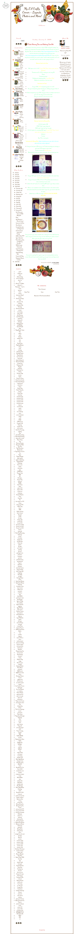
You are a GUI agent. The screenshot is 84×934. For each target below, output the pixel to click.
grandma (20, 558)
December (18, 188)
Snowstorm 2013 (19, 792)
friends (19, 536)
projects (19, 732)
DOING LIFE (19, 91)
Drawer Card (20, 473)
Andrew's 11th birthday (20, 302)
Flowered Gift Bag (19, 256)
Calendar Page (20, 373)
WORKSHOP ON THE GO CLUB (20, 913)
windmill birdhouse (20, 904)
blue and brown (20, 356)
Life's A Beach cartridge (20, 623)
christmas (20, 395)
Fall (20, 499)
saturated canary (19, 762)
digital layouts (20, 458)
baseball (19, 336)
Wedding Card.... (21, 106)
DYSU (19, 483)
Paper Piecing (21, 121)
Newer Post (26, 292)
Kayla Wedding (20, 608)
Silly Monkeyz (20, 785)
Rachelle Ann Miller (19, 739)
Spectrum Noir (20, 799)
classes (20, 408)
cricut (20, 418)
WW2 (20, 917)
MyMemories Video (20, 672)
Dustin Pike (19, 479)
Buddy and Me (20, 365)
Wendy (19, 126)
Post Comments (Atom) (45, 295)
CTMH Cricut (20, 421)
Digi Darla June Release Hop (19, 449)
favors (20, 508)
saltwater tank (20, 757)
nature (20, 674)
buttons (19, 371)
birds (20, 348)
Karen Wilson (66, 46)
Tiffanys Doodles (19, 880)
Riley (17, 217)
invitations (20, 593)
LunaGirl (20, 634)
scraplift (20, 772)
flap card (20, 514)
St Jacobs (20, 814)
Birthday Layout (19, 353)
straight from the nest (19, 834)
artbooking (20, 318)
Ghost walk (20, 543)
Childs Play (19, 393)
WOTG (20, 915)
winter (20, 905)
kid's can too (19, 609)
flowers (19, 529)
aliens (20, 292)
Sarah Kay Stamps (20, 759)
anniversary (19, 312)
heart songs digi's (19, 571)
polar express (20, 724)
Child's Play (19, 388)
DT (20, 476)
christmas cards (20, 403)
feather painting (20, 511)
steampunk (20, 827)
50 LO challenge (19, 278)
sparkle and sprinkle (20, 795)
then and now (20, 872)
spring (20, 800)
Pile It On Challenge (20, 709)
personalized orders (20, 702)
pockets (19, 721)
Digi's (20, 455)
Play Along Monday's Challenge (19, 716)
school (20, 766)
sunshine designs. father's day (19, 851)
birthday (20, 350)
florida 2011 (19, 521)
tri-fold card (19, 885)
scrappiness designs (20, 774)
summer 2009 (20, 844)
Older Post (57, 292)
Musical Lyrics (20, 662)
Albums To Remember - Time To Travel (19, 286)
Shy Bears (20, 782)
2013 (16, 178)
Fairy (20, 496)
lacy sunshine (20, 613)
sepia (20, 779)
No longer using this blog (19, 89)
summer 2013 (20, 847)
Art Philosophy (20, 317)
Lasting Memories (20, 614)
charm (20, 386)
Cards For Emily (19, 378)
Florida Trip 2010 (20, 528)
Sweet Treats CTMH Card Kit (20, 858)
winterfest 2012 (20, 910)
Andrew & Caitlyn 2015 (20, 299)
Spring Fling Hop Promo (19, 806)
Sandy (19, 79)
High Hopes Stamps (20, 581)
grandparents (20, 561)
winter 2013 (19, 909)
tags (20, 860)
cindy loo (20, 405)
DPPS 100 (19, 471)
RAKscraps (19, 742)
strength (20, 835)
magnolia (20, 636)
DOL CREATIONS (19, 105)
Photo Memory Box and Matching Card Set (20, 241)
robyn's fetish (20, 752)
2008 (16, 261)
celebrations (19, 385)
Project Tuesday (20, 731)
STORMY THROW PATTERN (21, 94)
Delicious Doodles (20, 443)
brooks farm (19, 363)
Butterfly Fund (20, 370)
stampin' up (20, 815)
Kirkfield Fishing (19, 611)
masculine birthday (20, 642)
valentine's (20, 894)
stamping (20, 817)
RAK (20, 741)
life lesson (20, 621)
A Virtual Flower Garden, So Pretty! (19, 232)
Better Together (21, 100)
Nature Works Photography (19, 147)
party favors (19, 699)
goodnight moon (20, 553)
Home (42, 292)
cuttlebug (20, 431)
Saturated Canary (19, 142)
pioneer (19, 711)
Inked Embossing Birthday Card (19, 249)
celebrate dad (20, 383)
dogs (20, 470)
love (20, 632)
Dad (20, 433)
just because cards (20, 598)
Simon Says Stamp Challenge (20, 788)
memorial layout (20, 644)
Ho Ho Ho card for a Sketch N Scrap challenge (20, 55)
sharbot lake (19, 780)
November (18, 190)
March (17, 206)
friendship (20, 538)
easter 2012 (19, 488)
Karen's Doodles (19, 604)
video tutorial (20, 895)
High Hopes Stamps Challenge (20, 583)
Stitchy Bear (20, 829)
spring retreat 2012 (20, 810)
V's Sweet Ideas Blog (19, 154)
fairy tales (20, 498)
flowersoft (20, 531)
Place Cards (19, 714)
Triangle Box (20, 887)
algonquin (20, 290)
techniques (20, 864)
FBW (20, 509)
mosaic (20, 657)
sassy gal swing (20, 761)
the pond (20, 870)
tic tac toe (20, 879)
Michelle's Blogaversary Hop (20, 650)
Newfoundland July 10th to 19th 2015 (21, 150)
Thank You (20, 867)
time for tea (19, 882)
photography (19, 706)
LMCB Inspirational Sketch (20, 630)
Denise (19, 119)
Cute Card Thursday (20, 430)
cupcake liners (20, 426)
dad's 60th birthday (20, 435)
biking (20, 346)
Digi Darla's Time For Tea (19, 452)
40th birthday (20, 277)
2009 (16, 186)
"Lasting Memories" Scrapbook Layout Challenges (19, 60)
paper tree (20, 697)
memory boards (20, 646)
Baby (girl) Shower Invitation (20, 258)
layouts (19, 619)
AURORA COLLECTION (20, 325)
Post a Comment (42, 289)
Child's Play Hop (19, 390)
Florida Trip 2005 (20, 524)
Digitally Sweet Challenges (20, 462)
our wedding (19, 691)
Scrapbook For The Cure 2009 (20, 768)
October (18, 192)
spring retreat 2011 (20, 809)
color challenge (20, 411)
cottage (20, 416)
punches (20, 737)
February (18, 208)
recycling (20, 747)
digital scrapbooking (20, 460)
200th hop (20, 273)
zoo (20, 919)
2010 (16, 184)
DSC (20, 474)
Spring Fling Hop (19, 804)
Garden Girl (19, 539)
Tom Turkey (19, 884)
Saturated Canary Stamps (19, 144)
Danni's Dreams (19, 88)
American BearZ (20, 295)
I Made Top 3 (20, 589)
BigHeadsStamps (19, 345)
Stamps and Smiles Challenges (20, 824)
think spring (19, 875)
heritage (20, 576)
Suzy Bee (20, 855)
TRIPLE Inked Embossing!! (19, 246)
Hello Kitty (20, 574)
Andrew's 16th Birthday (20, 306)
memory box (19, 647)
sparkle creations (19, 797)
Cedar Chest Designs (19, 381)
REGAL (20, 749)
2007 (20, 272)
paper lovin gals (20, 696)
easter (20, 486)
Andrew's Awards (20, 308)
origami (19, 684)
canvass (19, 375)
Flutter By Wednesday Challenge (19, 533)
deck (20, 441)
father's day (19, 506)
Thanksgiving (20, 869)
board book (20, 358)
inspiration (20, 591)
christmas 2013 (20, 400)
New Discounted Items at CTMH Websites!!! (19, 213)
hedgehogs (20, 573)
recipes (19, 746)
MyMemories (20, 671)
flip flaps (20, 518)
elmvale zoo (20, 491)
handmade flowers (20, 568)
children (20, 391)
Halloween (20, 566)
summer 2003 (20, 840)
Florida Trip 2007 (20, 526)
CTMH (20, 420)
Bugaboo (20, 366)
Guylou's (20, 563)
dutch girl (20, 481)
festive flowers (20, 513)
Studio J (20, 837)
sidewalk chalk (20, 784)
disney (20, 466)
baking (20, 333)
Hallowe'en (20, 564)
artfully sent (19, 320)
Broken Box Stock (20, 361)
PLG (20, 719)
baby (20, 328)
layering (20, 616)
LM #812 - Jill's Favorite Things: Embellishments (20, 66)
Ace (20, 282)
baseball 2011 (20, 338)
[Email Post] (52, 262)
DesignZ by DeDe (20, 445)
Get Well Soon (20, 541)
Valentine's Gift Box (20, 223)
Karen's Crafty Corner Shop (20, 602)
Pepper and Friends (20, 701)
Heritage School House (20, 578)
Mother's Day (20, 659)
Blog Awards (20, 355)
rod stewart (20, 754)
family (20, 503)
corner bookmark (19, 415)
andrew (19, 297)
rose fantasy (19, 756)
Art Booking (20, 315)
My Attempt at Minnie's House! (19, 220)
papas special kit (20, 694)
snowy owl (20, 794)
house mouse (20, 588)
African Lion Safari (20, 283)
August (18, 196)
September (18, 194)
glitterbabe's (19, 98)
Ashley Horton (20, 323)
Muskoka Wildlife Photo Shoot (19, 666)
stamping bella (20, 819)
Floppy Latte (19, 519)
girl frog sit (19, 548)
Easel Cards (19, 484)
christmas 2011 (20, 396)
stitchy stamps (20, 830)
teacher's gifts (20, 862)
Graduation (20, 556)
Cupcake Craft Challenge (20, 424)
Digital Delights (20, 456)
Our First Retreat (20, 689)
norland (19, 677)
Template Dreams (20, 865)
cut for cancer (20, 428)
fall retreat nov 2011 (20, 501)
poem (20, 722)
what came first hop (20, 899)
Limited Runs (20, 626)
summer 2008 (20, 842)
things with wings (19, 874)
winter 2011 (19, 907)
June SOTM (19, 596)
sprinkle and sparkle (20, 812)
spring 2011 (19, 802)
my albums (20, 669)
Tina (19, 50)
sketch (20, 790)
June (17, 200)
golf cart (20, 551)
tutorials (20, 892)
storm (20, 832)
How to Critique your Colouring (21, 115)
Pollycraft (20, 726)
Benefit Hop (19, 343)
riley (20, 751)
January (18, 210)
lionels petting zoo (20, 627)
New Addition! (19, 225)
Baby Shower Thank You (20, 330)
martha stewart (20, 641)
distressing (20, 468)
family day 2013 (20, 504)
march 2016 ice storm (20, 638)
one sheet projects (20, 682)
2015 (16, 174)
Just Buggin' (20, 599)
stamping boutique (20, 820)
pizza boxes (20, 712)
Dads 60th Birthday (19, 436)
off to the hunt (20, 681)
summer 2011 (20, 845)
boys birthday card (20, 360)
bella (20, 341)
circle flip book (20, 406)
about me (20, 280)
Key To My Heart (19, 238)
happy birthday (20, 569)
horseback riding (19, 586)
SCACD (20, 764)
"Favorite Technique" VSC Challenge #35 (20, 158)
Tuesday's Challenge (20, 890)
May (17, 202)
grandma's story (19, 559)
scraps (20, 776)
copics (20, 413)
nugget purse (20, 679)
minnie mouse (20, 652)
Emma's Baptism (19, 494)
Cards (20, 376)
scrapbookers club (20, 771)
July (17, 198)
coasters (20, 410)
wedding (20, 897)
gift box (19, 544)
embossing (20, 493)
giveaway (20, 549)
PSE (20, 734)
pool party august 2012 (19, 728)
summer (20, 839)
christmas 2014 (20, 401)
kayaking (20, 606)
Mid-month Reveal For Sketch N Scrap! (21, 129)
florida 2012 (19, 523)
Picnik (20, 707)
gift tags (20, 546)
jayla (20, 594)
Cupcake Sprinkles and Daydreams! (20, 227)
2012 (16, 180)
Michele (19, 133)
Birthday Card (20, 351)
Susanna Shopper (20, 854)
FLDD (20, 516)
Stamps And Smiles (20, 822)
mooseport (20, 656)
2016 (16, 173)
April (17, 204)
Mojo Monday (20, 654)
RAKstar (20, 744)
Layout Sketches (20, 618)
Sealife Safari (20, 777)
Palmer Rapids (20, 692)
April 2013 (19, 313)
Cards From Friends (20, 380)
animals (19, 310)
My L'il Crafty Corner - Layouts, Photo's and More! (32, 12)
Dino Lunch (19, 465)
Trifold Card (19, 889)
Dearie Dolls (20, 440)
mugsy (20, 661)
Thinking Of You (19, 877)
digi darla (20, 446)
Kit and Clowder (19, 111)
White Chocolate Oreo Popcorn (19, 901)
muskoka (20, 664)
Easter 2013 (19, 489)
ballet (20, 335)
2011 (16, 182)
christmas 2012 (20, 398)
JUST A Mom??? (20, 236)
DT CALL (20, 478)
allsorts (19, 293)
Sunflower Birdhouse (19, 849)
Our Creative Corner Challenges (19, 686)
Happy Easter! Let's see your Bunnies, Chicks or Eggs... (20, 137)
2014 (16, 176)
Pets (20, 704)
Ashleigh (20, 322)
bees (20, 340)
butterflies (20, 368)
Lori (19, 70)
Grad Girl (20, 554)
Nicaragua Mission (20, 676)
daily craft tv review (20, 438)
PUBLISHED (20, 736)
